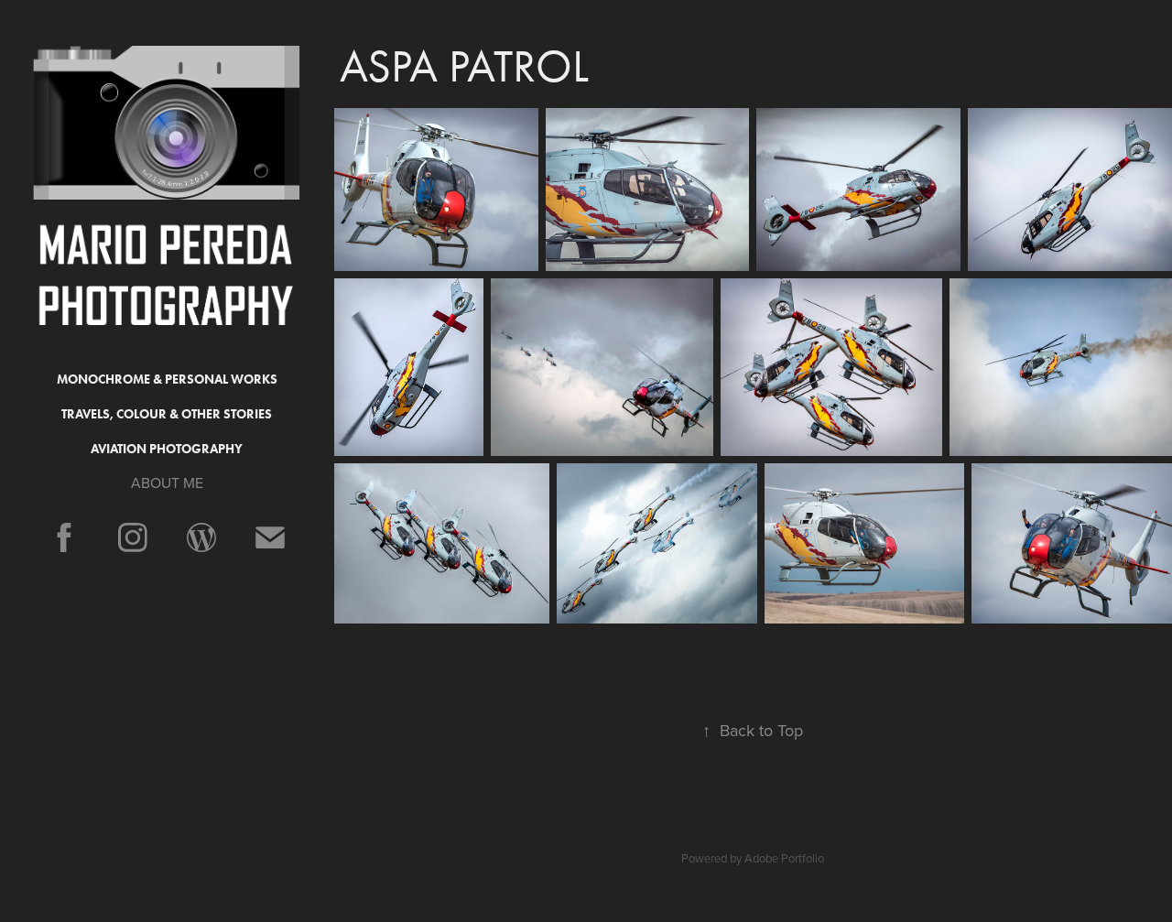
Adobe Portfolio (784, 858)
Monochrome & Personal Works (167, 379)
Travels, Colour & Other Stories (166, 414)
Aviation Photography (167, 449)
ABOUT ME (167, 482)
